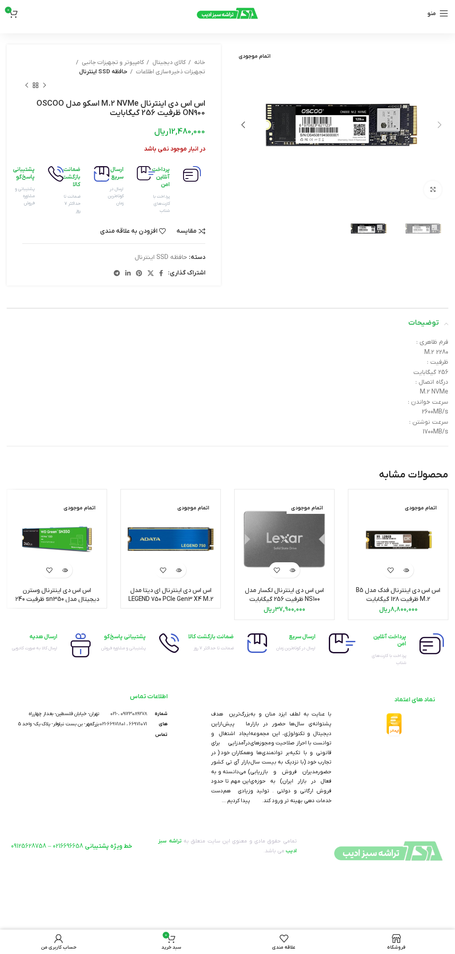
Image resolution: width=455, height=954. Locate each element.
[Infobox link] (182, 190)
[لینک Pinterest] (139, 273)
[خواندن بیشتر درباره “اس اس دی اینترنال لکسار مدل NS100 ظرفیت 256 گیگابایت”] (292, 570)
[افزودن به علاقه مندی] (390, 570)
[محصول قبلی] (44, 85)
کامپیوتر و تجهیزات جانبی (112, 62)
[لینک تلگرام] (117, 273)
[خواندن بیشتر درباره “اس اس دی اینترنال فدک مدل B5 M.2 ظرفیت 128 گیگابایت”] (406, 570)
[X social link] (150, 273)
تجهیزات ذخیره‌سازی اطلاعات (170, 72)
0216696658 (68, 846)
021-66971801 (112, 724)
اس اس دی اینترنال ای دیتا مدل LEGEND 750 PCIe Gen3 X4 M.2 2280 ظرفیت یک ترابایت (170, 599)
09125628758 (28, 846)
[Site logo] (227, 13)
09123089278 (133, 714)
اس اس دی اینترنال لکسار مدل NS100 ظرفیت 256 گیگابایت (284, 595)
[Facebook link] (161, 273)
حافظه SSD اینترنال (103, 72)
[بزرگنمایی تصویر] (433, 190)
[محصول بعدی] (26, 85)
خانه (199, 62)
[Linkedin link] (128, 273)
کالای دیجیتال (168, 62)
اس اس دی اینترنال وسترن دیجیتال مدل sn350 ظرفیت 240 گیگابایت (57, 599)
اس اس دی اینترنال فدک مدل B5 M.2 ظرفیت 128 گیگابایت (398, 595)
